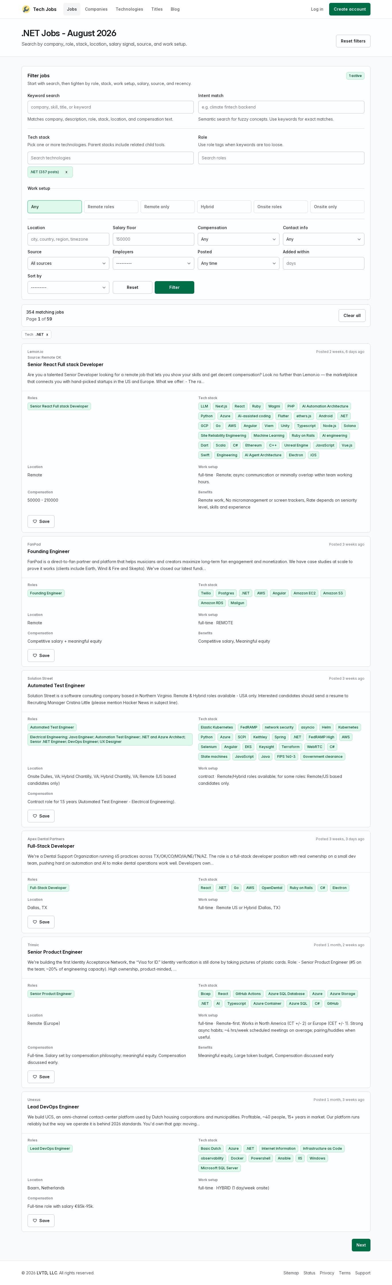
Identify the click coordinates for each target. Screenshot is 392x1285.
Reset (132, 287)
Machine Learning (269, 435)
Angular (250, 426)
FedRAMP (248, 727)
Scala (221, 445)
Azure (225, 416)
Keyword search (44, 95)
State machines (214, 756)
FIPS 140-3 (286, 756)
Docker (237, 1158)
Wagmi (274, 406)
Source (35, 251)
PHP (291, 406)
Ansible (284, 1158)
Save (44, 521)
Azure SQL (298, 1003)
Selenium (209, 747)
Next (361, 1245)
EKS (248, 747)
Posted (205, 251)
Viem (269, 426)
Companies (96, 9)
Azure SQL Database (286, 994)
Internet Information (279, 1148)
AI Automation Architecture (325, 406)
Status (309, 1272)
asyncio (308, 727)
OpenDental (272, 888)
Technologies (129, 9)
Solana (350, 426)
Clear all (352, 315)
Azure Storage (342, 994)
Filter (174, 287)
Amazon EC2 (305, 593)
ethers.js (303, 416)
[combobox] (111, 158)
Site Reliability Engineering (223, 435)
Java (265, 756)
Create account (350, 9)
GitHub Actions (248, 994)
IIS (300, 1158)
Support (362, 1272)
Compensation (212, 227)
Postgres (226, 593)
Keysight (266, 747)
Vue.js (347, 445)
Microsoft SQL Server (219, 1168)
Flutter (283, 416)
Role (202, 137)
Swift (205, 455)
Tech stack (39, 137)
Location (36, 227)
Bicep (206, 994)
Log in (317, 9)
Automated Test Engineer (52, 727)
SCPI (242, 737)
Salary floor (124, 227)
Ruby (256, 406)
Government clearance (323, 756)
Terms (345, 1272)
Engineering (227, 455)
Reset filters (353, 40)
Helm (326, 727)
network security (279, 727)
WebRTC (314, 747)
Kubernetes (348, 727)
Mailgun (237, 603)
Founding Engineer (46, 593)
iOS (314, 455)
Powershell (260, 1158)
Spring (280, 737)
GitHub (333, 1003)
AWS (232, 426)
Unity (285, 426)
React (240, 406)
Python (207, 416)
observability (212, 1158)
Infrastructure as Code (322, 1148)
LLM (204, 406)
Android (326, 416)
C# (235, 445)
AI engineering (334, 435)
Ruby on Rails (303, 435)
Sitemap (291, 1272)
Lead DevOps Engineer (50, 1148)
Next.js (221, 406)
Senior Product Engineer (51, 994)
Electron (296, 455)
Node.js (329, 426)
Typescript (306, 426)
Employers (123, 251)
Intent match (211, 95)
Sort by (35, 275)
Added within (296, 251)
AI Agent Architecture (263, 455)
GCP (204, 426)
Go (218, 426)
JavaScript (325, 445)
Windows (317, 1158)
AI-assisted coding (254, 416)
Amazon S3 (333, 593)
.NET (344, 416)
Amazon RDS (212, 603)
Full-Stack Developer (48, 888)
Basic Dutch (211, 1148)
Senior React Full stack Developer (59, 406)
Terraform (291, 747)
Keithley (260, 737)
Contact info (295, 227)
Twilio (206, 593)
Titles (157, 9)
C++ (273, 445)
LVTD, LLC (47, 1272)
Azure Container (267, 1003)
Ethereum (253, 445)
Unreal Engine (296, 445)
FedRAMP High (321, 737)
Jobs (72, 9)
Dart (204, 445)
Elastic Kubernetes (217, 727)
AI (218, 1003)
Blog (175, 9)
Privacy (327, 1272)
